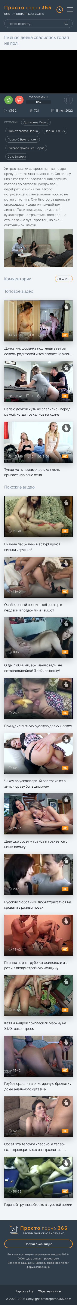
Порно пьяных (55, 131)
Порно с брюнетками (22, 139)
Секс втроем (17, 156)
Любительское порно (23, 131)
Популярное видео (39, 1244)
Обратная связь (50, 1291)
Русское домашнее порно (26, 148)
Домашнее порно (36, 122)
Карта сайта (24, 1291)
